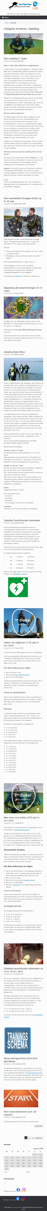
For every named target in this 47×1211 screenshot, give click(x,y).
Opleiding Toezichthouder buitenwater (22, 520)
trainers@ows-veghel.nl (19, 574)
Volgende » (39, 1138)
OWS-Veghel (7, 1207)
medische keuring (23, 675)
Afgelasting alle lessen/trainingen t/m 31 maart (23, 289)
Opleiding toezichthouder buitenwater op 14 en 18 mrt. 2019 (23, 970)
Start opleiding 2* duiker (15, 58)
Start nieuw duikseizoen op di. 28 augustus (20, 1113)
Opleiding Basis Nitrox (14, 351)
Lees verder (38, 1126)
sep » (28, 1172)
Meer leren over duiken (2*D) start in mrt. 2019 (21, 819)
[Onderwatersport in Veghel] (23, 5)
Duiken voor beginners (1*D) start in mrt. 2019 (21, 644)
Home (7, 23)
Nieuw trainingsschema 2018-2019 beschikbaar (20, 1060)
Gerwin (18, 276)
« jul (5, 1172)
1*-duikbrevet (16, 885)
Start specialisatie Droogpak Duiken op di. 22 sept (22, 200)
